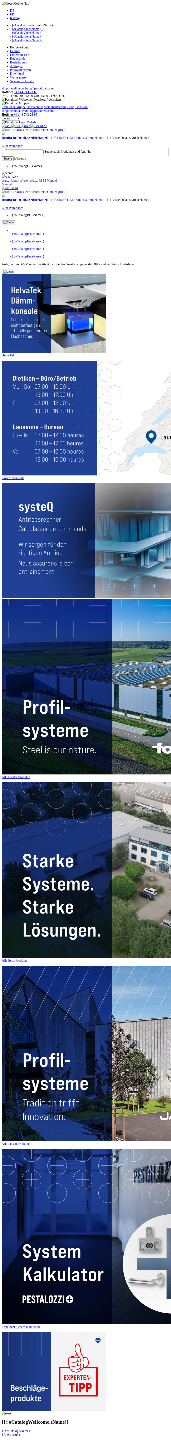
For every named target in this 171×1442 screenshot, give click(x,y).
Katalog (15, 18)
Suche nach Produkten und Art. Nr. (67, 151)
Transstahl (81, 107)
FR (12, 14)
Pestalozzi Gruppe (14, 107)
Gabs (70, 107)
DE (12, 10)
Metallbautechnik (55, 107)
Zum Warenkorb (12, 146)
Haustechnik (34, 107)
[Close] (8, 222)
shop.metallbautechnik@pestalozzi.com (28, 88)
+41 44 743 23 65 (25, 92)
